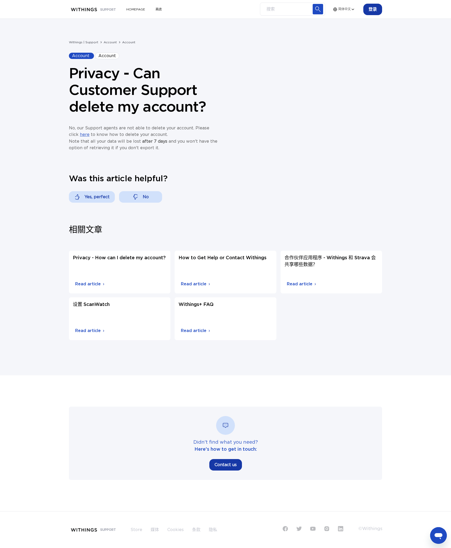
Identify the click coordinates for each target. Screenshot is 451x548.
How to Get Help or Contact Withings (222, 258)
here (85, 135)
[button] (372, 9)
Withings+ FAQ (196, 304)
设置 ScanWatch (91, 304)
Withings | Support (83, 42)
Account (110, 42)
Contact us (226, 465)
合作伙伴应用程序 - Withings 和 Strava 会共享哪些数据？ (330, 261)
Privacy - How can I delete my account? (119, 258)
